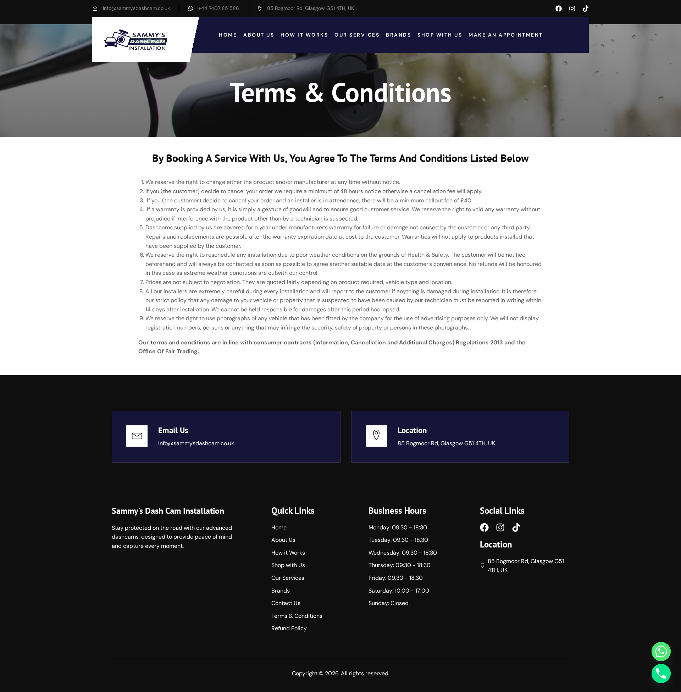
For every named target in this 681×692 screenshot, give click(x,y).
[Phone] (661, 673)
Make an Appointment (506, 35)
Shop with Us (439, 35)
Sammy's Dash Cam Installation (168, 510)
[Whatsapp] (661, 651)
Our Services (357, 35)
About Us (258, 35)
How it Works (304, 35)
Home (228, 35)
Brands (398, 35)
